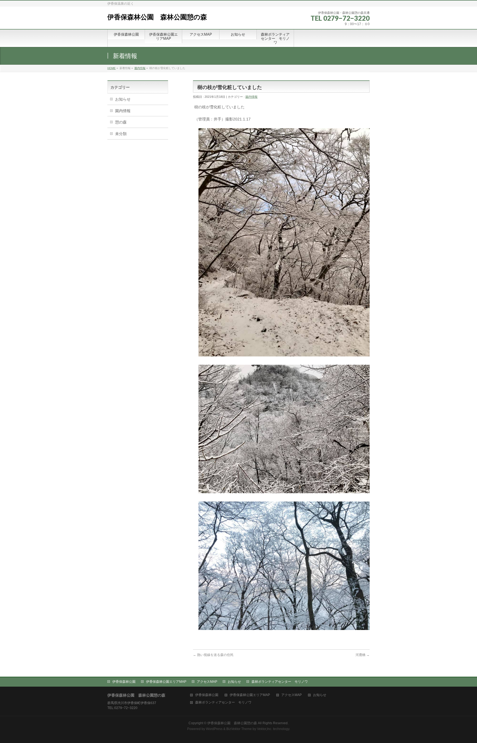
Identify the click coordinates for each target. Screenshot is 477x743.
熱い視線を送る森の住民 (213, 655)
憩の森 (121, 122)
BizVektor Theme (239, 729)
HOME (111, 68)
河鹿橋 (363, 655)
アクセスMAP (207, 682)
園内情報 (139, 68)
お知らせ (123, 99)
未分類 (121, 134)
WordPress (214, 729)
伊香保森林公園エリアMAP (166, 682)
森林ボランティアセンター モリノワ (279, 682)
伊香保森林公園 (124, 682)
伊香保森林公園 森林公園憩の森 (157, 17)
